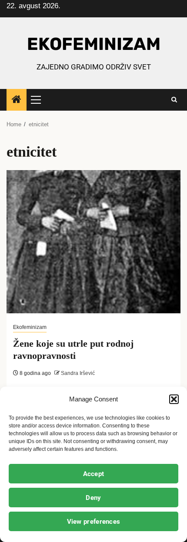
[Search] (174, 100)
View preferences (93, 522)
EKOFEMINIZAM (93, 44)
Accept (93, 474)
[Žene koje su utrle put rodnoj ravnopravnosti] (93, 241)
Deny (93, 498)
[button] (174, 399)
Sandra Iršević (77, 373)
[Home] (16, 100)
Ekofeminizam (30, 327)
